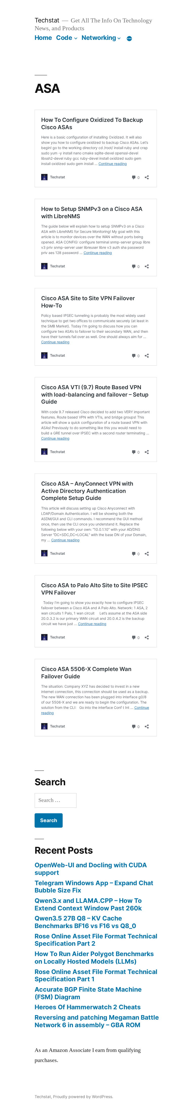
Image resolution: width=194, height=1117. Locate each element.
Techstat (47, 20)
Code (64, 37)
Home (43, 37)
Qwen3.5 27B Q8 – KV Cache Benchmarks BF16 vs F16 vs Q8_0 (85, 922)
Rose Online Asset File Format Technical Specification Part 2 (96, 939)
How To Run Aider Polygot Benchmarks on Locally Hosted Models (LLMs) (94, 957)
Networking (99, 37)
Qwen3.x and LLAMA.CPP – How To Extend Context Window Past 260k (88, 904)
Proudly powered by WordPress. (83, 1096)
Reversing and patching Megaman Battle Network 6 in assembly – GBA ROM (97, 1021)
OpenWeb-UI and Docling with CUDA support (91, 868)
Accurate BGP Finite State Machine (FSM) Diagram (88, 993)
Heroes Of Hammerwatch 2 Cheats (88, 1007)
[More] (129, 39)
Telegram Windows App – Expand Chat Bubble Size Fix (94, 886)
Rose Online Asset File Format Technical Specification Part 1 (96, 975)
